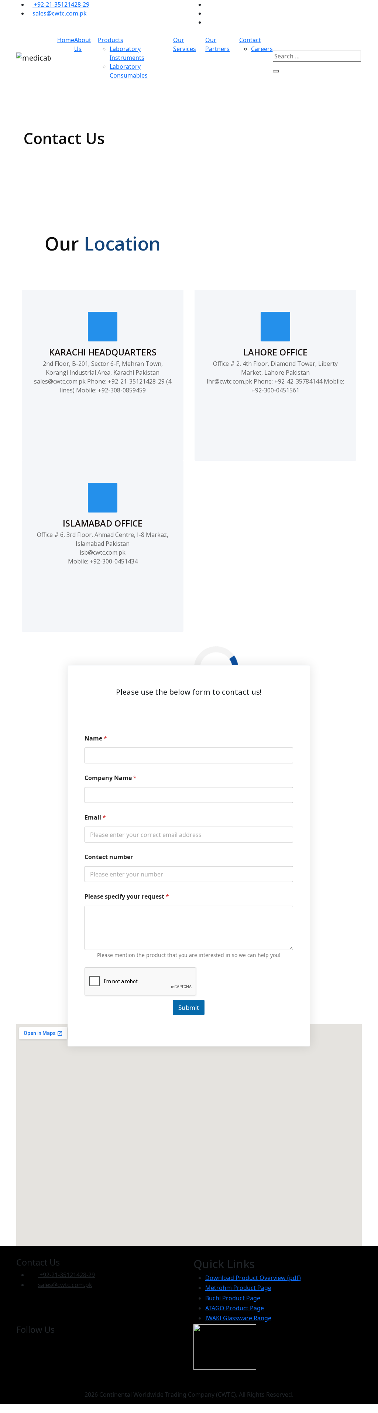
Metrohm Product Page (238, 1288)
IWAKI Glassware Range (238, 1318)
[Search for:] (317, 56)
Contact (250, 40)
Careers (262, 49)
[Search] (276, 71)
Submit (188, 1007)
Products (110, 40)
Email (95, 817)
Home (65, 40)
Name (96, 738)
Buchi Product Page (232, 1298)
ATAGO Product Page (234, 1308)
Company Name (111, 778)
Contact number (109, 857)
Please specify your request (127, 896)
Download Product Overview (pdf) (253, 1278)
